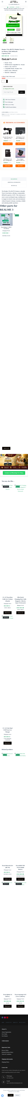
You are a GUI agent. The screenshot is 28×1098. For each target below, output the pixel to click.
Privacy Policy (5, 1050)
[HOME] (7, 7)
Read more (7, 612)
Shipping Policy (5, 1062)
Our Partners (5, 1036)
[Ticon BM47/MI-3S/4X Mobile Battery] (20, 808)
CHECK (21, 92)
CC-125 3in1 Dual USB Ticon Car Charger (7, 730)
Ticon (15, 112)
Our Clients (4, 1034)
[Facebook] (2, 1017)
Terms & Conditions (6, 1054)
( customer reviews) (14, 55)
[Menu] (2, 1)
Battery (11, 112)
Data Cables (7, 607)
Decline (17, 1095)
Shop (3, 1022)
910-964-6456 (10, 1078)
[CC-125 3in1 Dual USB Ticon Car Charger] (8, 670)
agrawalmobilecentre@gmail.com (14, 1083)
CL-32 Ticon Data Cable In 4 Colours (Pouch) (7, 599)
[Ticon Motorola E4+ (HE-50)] (8, 808)
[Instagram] (5, 1017)
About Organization (6, 1032)
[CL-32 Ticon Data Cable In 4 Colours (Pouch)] (8, 539)
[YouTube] (7, 1017)
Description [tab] (14, 179)
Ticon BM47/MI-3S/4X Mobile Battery (20, 867)
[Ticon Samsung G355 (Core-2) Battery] (20, 937)
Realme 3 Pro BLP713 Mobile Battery (15, 114)
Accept (10, 1095)
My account (22, 1022)
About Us (15, 1022)
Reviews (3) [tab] (14, 185)
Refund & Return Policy (7, 1052)
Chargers (7, 740)
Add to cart (6, 448)
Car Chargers (7, 738)
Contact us (8, 1022)
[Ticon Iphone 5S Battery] (8, 937)
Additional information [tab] (14, 182)
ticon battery (6, 115)
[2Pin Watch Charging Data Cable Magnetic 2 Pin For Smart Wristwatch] (20, 539)
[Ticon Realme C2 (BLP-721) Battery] (6, 219)
